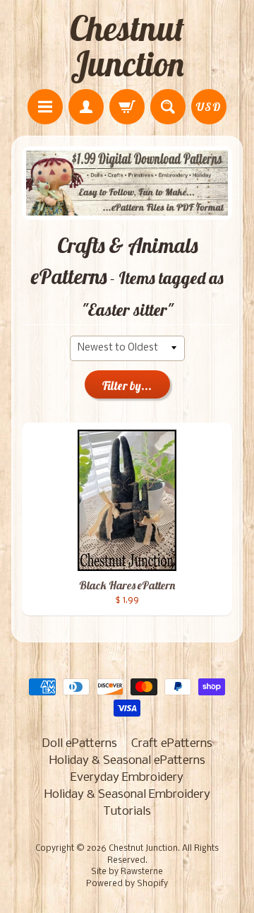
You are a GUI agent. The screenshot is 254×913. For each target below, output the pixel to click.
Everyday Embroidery (127, 777)
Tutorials (127, 811)
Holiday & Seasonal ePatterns (127, 760)
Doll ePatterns (79, 743)
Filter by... (127, 385)
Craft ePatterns (171, 743)
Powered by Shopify (127, 884)
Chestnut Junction (127, 46)
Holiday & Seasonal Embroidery (127, 794)
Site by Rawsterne (127, 872)
